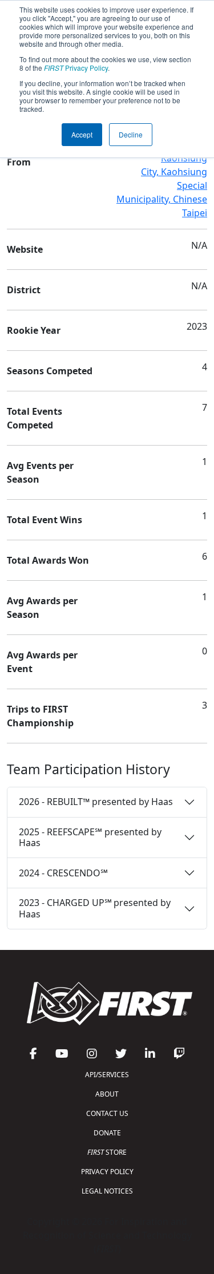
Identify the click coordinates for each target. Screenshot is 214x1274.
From (19, 162)
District (24, 290)
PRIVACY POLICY (107, 1171)
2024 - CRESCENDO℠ (63, 873)
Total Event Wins (44, 519)
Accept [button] (81, 134)
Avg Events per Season (40, 472)
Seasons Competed (49, 371)
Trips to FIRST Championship (40, 716)
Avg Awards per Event (42, 662)
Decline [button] (131, 134)
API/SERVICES (107, 1074)
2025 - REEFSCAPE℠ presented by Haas (90, 837)
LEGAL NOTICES (107, 1191)
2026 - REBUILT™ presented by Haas (96, 801)
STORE (107, 1152)
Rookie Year (33, 330)
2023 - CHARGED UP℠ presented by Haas (95, 908)
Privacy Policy (76, 67)
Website (25, 249)
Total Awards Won (48, 560)
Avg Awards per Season (42, 607)
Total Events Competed (34, 418)
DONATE (107, 1133)
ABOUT (107, 1094)
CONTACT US (107, 1113)
